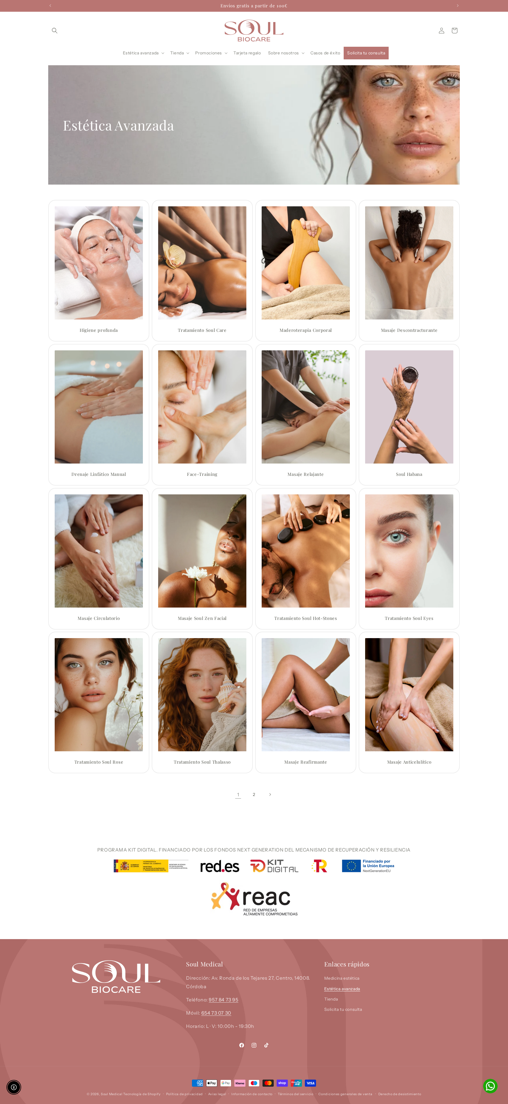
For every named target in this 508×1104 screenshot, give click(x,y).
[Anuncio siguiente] (457, 5)
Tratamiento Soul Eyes (409, 618)
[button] (54, 30)
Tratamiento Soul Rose (98, 762)
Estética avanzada (342, 988)
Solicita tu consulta (343, 1009)
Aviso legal (217, 1094)
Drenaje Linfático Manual (98, 474)
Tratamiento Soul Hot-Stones (305, 618)
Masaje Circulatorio (99, 618)
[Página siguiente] (269, 794)
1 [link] (238, 794)
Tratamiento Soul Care (202, 330)
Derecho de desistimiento (399, 1094)
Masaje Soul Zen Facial (202, 618)
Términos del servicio (295, 1094)
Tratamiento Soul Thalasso (202, 762)
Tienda (331, 998)
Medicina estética (342, 978)
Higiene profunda (99, 330)
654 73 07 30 (216, 1013)
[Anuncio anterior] (50, 5)
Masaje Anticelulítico (409, 762)
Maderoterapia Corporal (306, 330)
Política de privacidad (184, 1094)
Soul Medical (112, 1094)
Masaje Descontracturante (409, 330)
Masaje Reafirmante (305, 762)
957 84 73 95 (223, 999)
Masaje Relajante (306, 474)
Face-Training (202, 474)
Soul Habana (409, 474)
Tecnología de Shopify (142, 1094)
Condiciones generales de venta (345, 1094)
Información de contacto (252, 1094)
